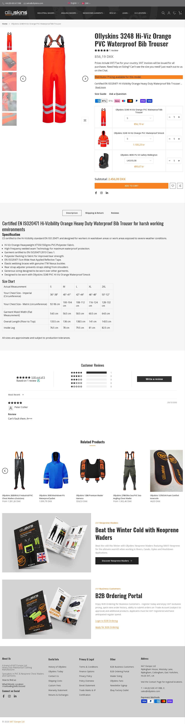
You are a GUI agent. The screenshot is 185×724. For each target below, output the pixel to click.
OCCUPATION (140, 13)
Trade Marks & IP (87, 690)
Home (4, 24)
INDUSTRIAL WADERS (45, 13)
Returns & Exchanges (58, 694)
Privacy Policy (85, 676)
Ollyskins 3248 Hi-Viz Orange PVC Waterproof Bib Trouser (139, 111)
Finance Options (86, 671)
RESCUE (113, 13)
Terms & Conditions (88, 666)
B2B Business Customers (122, 666)
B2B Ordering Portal (119, 671)
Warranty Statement (57, 690)
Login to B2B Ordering (106, 620)
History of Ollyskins (57, 666)
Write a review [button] (154, 379)
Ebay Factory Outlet (119, 690)
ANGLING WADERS (68, 13)
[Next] (85, 79)
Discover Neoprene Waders (115, 560)
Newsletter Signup (118, 685)
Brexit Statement (87, 685)
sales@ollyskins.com (34, 3)
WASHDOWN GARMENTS (93, 13)
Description (72, 212)
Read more (100, 87)
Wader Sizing (116, 676)
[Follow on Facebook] (96, 193)
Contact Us (53, 676)
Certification (84, 694)
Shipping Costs (55, 680)
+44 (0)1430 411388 (13, 3)
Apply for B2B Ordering (107, 627)
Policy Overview (86, 680)
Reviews (115, 212)
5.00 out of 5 (38, 377)
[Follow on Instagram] (101, 193)
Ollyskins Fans (116, 680)
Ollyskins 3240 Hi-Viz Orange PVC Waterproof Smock (139, 133)
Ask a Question (117, 93)
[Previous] (23, 79)
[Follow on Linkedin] (107, 193)
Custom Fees (54, 685)
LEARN (125, 13)
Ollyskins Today (55, 671)
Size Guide (100, 93)
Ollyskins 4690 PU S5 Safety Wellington (139, 155)
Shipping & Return (94, 212)
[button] (73, 3)
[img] (15, 402)
